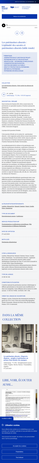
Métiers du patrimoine (12, 69)
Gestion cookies (7, 418)
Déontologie (8, 61)
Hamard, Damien (20, 206)
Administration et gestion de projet (17, 57)
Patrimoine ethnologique (24, 61)
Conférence (19, 216)
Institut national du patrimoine (24, 1)
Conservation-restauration (14, 63)
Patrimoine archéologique (13, 71)
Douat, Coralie (29, 206)
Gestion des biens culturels (14, 65)
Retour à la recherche (19, 16)
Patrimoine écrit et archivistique (16, 59)
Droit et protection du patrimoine (16, 67)
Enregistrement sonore (9, 216)
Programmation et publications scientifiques (15, 224)
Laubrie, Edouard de (8, 206)
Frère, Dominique (7, 208)
